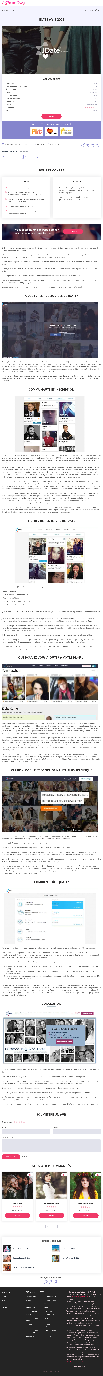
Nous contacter (7, 1304)
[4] (22, 1122)
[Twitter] (93, 145)
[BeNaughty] (51, 131)
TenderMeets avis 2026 (71, 1258)
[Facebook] (83, 145)
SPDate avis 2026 (68, 1249)
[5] (24, 1122)
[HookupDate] (7, 1258)
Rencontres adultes (51, 1300)
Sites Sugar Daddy (50, 1311)
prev (47, 1226)
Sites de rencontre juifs (12, 157)
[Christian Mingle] (7, 1267)
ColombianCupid (32, 1304)
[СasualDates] (7, 1248)
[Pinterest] (98, 145)
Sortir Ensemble (50, 1297)
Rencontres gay (31, 1324)
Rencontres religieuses (33, 157)
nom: (4, 1127)
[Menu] (100, 3)
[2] (17, 1122)
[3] (19, 1122)
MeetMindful (30, 1307)
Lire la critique (17, 1210)
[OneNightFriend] (66, 131)
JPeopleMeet (30, 1314)
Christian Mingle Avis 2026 (23, 1267)
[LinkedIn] (88, 145)
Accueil (4, 1297)
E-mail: (56, 1127)
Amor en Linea (31, 1297)
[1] (14, 1122)
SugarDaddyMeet (50, 1330)
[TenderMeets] (56, 1258)
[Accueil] (13, 3)
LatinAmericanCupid (33, 1336)
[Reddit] (46, 1282)
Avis (3, 1300)
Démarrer (73, 231)
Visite (51, 116)
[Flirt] (36, 131)
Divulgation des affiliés (75, 1361)
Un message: (7, 1137)
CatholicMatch (49, 1336)
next (55, 1226)
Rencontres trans (50, 1314)
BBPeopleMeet (31, 1311)
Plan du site (6, 1307)
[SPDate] (56, 1248)
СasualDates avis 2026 (21, 1249)
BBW (45, 1304)
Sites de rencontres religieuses (15, 151)
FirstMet (29, 1300)
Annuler (26, 1157)
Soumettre (11, 1157)
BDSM (46, 1307)
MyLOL (46, 1318)
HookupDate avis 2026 (21, 1258)
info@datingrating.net (79, 1297)
